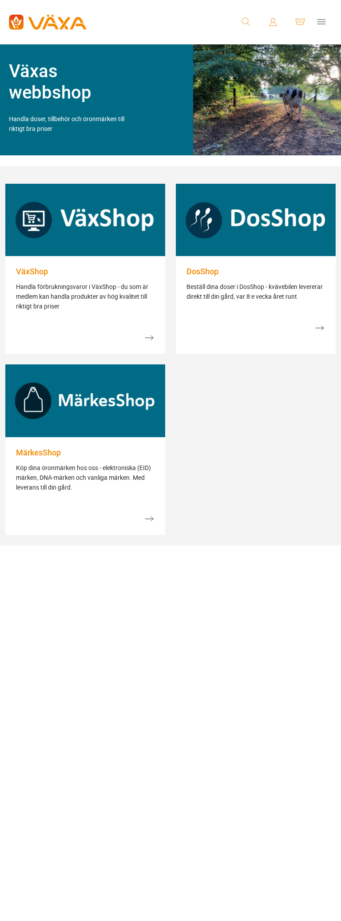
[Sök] (246, 22)
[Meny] (321, 22)
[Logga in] (273, 22)
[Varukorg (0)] (300, 22)
